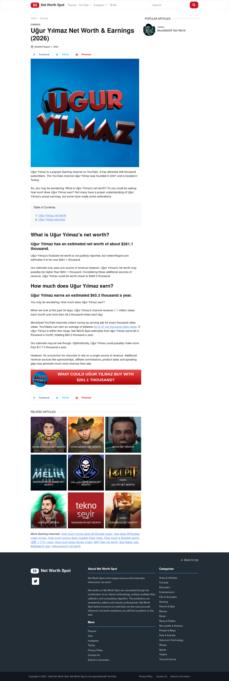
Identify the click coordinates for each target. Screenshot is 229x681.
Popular (72, 5)
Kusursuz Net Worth (123, 522)
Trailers (163, 654)
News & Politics (167, 620)
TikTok (113, 5)
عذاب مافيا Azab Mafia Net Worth (86, 483)
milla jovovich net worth (66, 546)
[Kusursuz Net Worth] (123, 510)
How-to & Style (167, 606)
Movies (163, 611)
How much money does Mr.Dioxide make (86, 534)
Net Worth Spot (52, 4)
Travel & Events (167, 659)
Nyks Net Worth (48, 522)
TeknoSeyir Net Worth (86, 522)
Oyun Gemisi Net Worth (86, 446)
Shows (163, 644)
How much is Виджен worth (121, 538)
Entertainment (166, 592)
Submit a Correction (98, 659)
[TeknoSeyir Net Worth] (86, 510)
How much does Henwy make (73, 542)
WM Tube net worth (106, 542)
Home (34, 18)
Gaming (44, 18)
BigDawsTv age (40, 546)
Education (164, 587)
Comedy (163, 582)
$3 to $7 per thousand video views (115, 327)
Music (162, 616)
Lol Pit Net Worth (123, 484)
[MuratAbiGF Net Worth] (149, 29)
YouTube (84, 5)
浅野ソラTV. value (42, 542)
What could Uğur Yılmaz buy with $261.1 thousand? (96, 377)
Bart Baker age (128, 542)
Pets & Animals (167, 635)
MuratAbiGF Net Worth (171, 30)
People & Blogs (167, 630)
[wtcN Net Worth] (123, 435)
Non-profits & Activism (171, 625)
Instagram (99, 5)
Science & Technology (171, 640)
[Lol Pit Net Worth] (123, 473)
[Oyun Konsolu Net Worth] (49, 435)
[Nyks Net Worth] (49, 510)
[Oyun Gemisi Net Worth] (86, 435)
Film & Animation (168, 596)
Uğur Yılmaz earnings (51, 219)
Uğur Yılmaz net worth (52, 215)
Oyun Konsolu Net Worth (48, 446)
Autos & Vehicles (168, 577)
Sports (162, 649)
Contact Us (94, 655)
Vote (90, 635)
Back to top (191, 560)
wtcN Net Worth (123, 446)
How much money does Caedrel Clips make (75, 538)
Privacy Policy (95, 650)
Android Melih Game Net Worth (48, 483)
